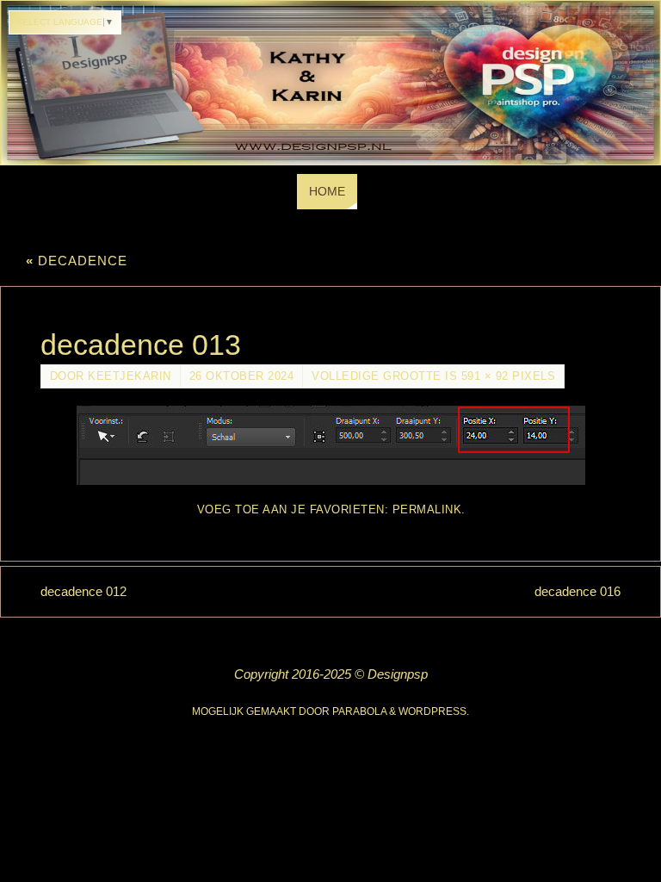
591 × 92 (485, 376)
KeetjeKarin (129, 376)
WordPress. (433, 711)
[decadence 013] (330, 445)
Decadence (76, 260)
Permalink (427, 509)
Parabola (359, 711)
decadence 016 (577, 591)
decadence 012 (83, 591)
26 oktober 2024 (241, 376)
